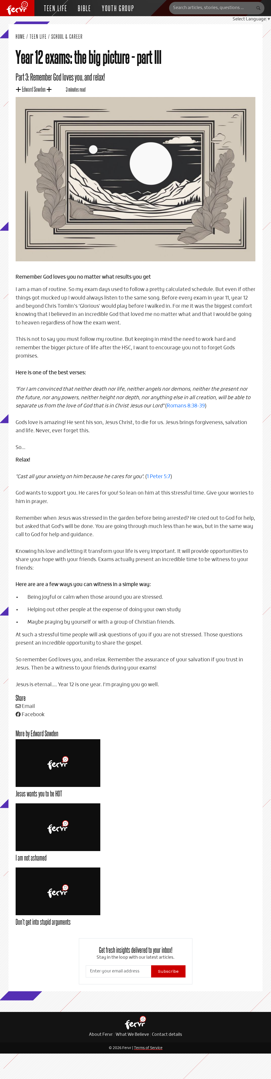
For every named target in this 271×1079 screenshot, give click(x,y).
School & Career (67, 36)
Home (20, 36)
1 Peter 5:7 (158, 476)
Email (28, 706)
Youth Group (118, 8)
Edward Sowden (34, 89)
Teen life (55, 8)
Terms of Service (148, 1048)
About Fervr (101, 1035)
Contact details (167, 1035)
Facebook (33, 714)
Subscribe (168, 971)
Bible (84, 8)
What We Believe (132, 1035)
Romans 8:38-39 (186, 405)
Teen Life (38, 36)
